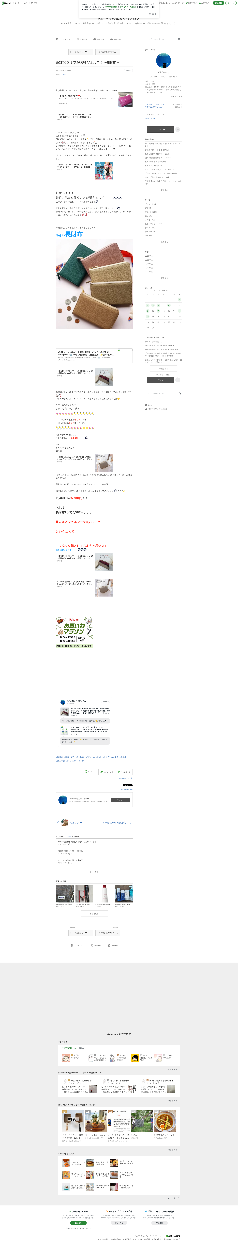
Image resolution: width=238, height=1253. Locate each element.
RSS (150, 405)
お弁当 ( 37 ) (150, 228)
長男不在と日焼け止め (153, 165)
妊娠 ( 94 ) (149, 208)
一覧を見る (163, 190)
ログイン (231, 3)
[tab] (69, 1048)
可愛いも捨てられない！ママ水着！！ (160, 169)
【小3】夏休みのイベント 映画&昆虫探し (161, 173)
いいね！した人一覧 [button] (126, 778)
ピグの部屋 (172, 76)
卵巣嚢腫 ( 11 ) (150, 235)
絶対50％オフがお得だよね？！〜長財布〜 (87, 62)
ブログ (64, 74)
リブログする (126, 772)
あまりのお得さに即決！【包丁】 (158, 154)
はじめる (78, 1223)
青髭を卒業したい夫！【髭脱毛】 (158, 150)
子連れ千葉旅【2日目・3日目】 (157, 177)
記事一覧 (83, 39)
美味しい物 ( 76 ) (152, 212)
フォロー (120, 800)
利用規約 (128, 1239)
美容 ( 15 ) (149, 216)
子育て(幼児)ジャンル (153, 107)
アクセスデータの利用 (142, 1239)
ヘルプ (177, 1239)
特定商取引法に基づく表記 (162, 1239)
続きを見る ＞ (176, 96)
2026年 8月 (163, 290)
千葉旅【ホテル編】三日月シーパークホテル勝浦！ (163, 182)
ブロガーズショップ (158, 76)
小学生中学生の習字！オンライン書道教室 (161, 349)
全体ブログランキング (153, 104)
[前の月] (154, 290)
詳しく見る (119, 1223)
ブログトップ (65, 39)
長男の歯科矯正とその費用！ (156, 161)
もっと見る (94, 872)
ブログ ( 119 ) (150, 204)
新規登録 (218, 3)
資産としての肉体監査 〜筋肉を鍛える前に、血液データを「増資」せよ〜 (163, 361)
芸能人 (81, 1048)
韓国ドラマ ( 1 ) (151, 231)
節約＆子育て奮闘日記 (153, 342)
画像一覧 (100, 39)
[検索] (179, 39)
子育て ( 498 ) (150, 220)
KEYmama (163, 72)
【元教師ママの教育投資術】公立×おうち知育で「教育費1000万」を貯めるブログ (163, 354)
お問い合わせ (116, 1239)
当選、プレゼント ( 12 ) (154, 224)
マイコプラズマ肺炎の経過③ (109, 52)
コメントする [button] (108, 772)
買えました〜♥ (81, 52)
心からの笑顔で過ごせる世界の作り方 (160, 345)
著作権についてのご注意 (157, 409)
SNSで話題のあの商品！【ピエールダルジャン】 (162, 144)
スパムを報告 (104, 1239)
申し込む (159, 1223)
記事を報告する (127, 789)
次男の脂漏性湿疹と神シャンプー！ (159, 158)
